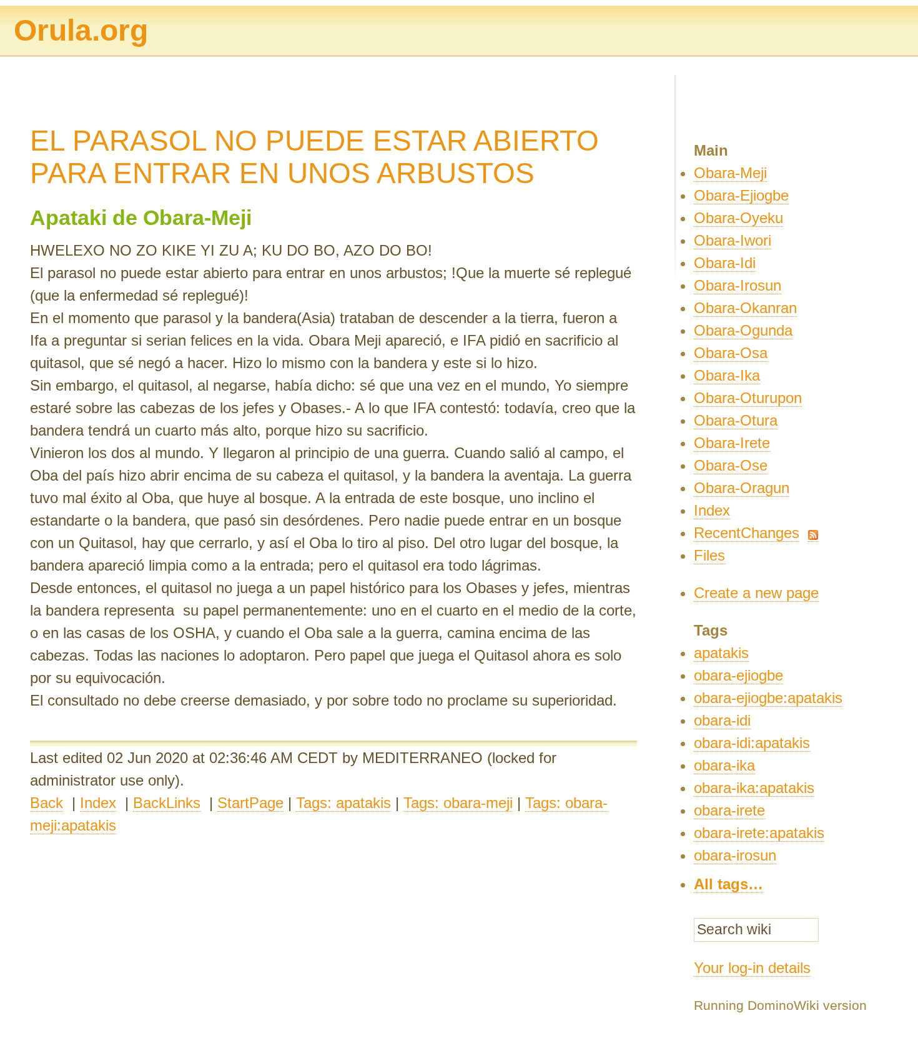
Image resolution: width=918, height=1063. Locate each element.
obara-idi (722, 720)
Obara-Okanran (745, 307)
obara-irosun (735, 855)
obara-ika (724, 765)
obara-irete (729, 810)
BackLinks (166, 802)
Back (46, 802)
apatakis (721, 652)
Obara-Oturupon (748, 397)
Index (98, 802)
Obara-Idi (725, 262)
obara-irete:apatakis (759, 832)
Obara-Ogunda (743, 330)
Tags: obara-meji (458, 802)
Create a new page (756, 592)
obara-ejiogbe (738, 675)
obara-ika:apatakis (754, 787)
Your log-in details (752, 967)
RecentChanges (746, 532)
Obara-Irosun (737, 285)
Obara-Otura (735, 420)
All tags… (728, 884)
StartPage (250, 802)
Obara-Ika (727, 375)
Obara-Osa (730, 352)
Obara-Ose (730, 465)
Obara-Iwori (732, 240)
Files (709, 555)
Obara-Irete (732, 442)
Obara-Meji (730, 172)
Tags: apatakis (343, 802)
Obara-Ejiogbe (741, 195)
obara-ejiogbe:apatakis (768, 697)
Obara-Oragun (741, 487)
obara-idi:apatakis (752, 742)
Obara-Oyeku (738, 217)
